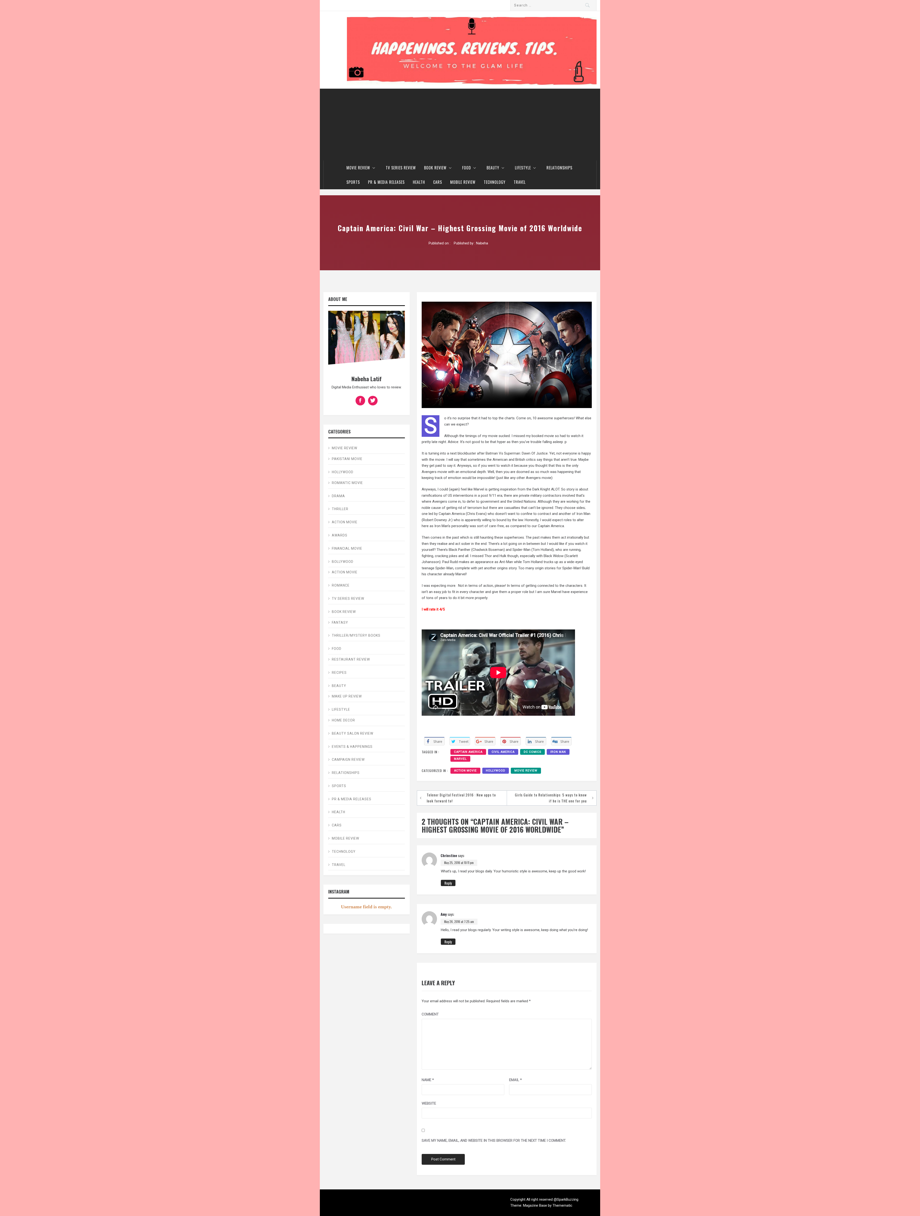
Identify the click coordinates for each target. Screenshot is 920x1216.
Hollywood (495, 770)
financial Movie (347, 548)
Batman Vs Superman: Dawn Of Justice (517, 453)
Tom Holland (542, 549)
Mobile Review (463, 182)
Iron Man (558, 752)
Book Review (435, 168)
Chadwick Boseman (488, 549)
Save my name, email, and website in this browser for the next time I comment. (494, 1140)
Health (419, 182)
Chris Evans (476, 514)
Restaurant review (351, 659)
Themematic (562, 1205)
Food (466, 168)
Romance (341, 585)
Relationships (559, 168)
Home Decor (343, 720)
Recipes (339, 672)
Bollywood (342, 562)
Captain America (468, 752)
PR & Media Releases (386, 182)
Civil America (503, 752)
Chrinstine (449, 855)
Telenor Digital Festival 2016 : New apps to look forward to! (461, 798)
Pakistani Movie (347, 459)
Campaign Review (348, 759)
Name (428, 1080)
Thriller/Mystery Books (356, 635)
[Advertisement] (460, 124)
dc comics (532, 752)
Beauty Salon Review (352, 733)
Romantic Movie (347, 483)
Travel (520, 182)
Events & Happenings (352, 747)
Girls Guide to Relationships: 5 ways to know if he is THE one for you (551, 798)
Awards (339, 535)
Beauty (493, 168)
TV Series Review (401, 168)
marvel (460, 759)
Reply (448, 883)
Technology (495, 182)
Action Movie (465, 770)
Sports (353, 182)
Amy (444, 914)
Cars (437, 182)
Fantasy (340, 622)
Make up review (347, 696)
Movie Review (358, 168)
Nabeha (482, 243)
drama (338, 496)
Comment (430, 1014)
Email (515, 1080)
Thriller (340, 509)
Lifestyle (523, 168)
